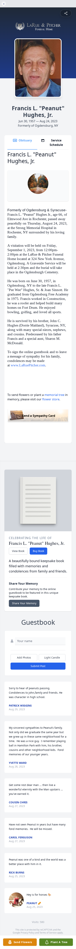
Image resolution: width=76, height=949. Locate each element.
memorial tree (54, 395)
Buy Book (38, 551)
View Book (18, 551)
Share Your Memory (24, 603)
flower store (50, 399)
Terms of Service (48, 932)
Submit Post (38, 666)
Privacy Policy (27, 932)
